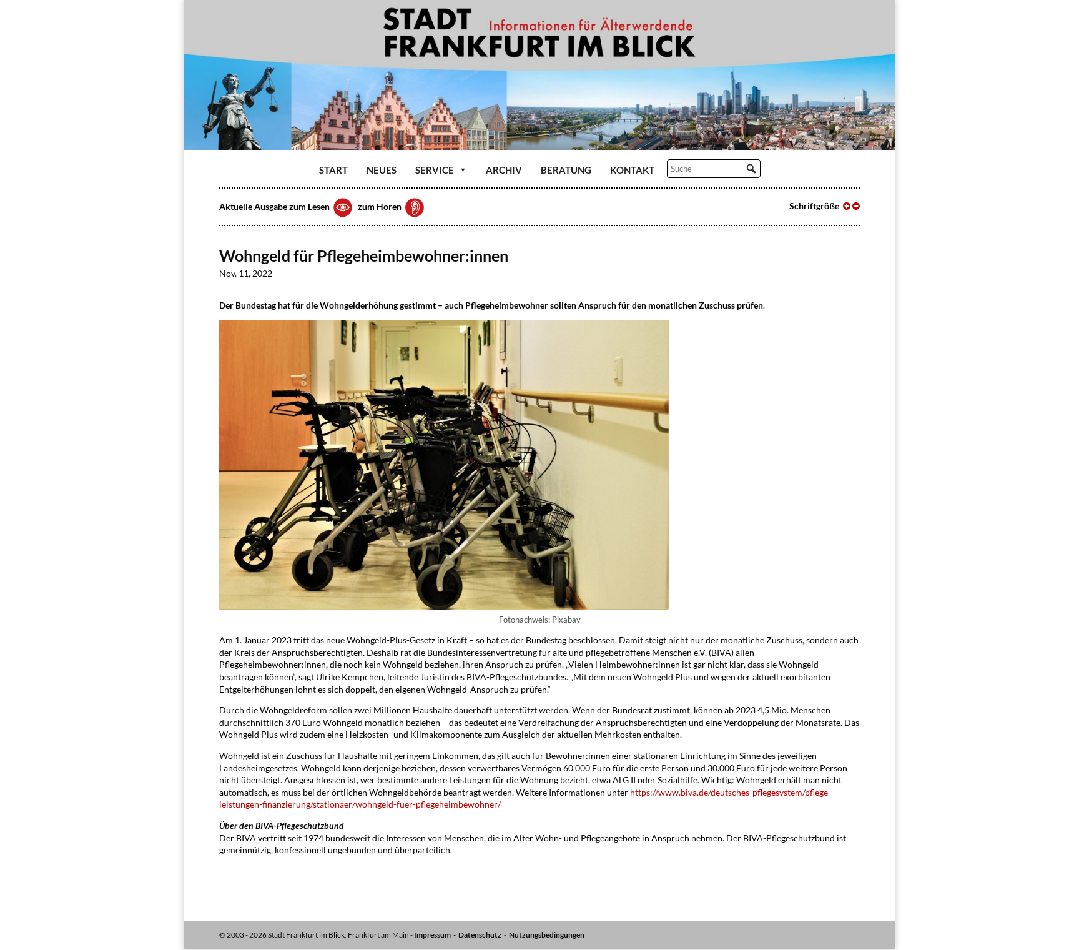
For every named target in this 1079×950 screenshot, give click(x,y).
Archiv (504, 170)
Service (434, 170)
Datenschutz (479, 934)
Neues (382, 170)
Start (333, 170)
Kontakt (632, 170)
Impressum (432, 934)
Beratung (566, 170)
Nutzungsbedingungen (546, 934)
